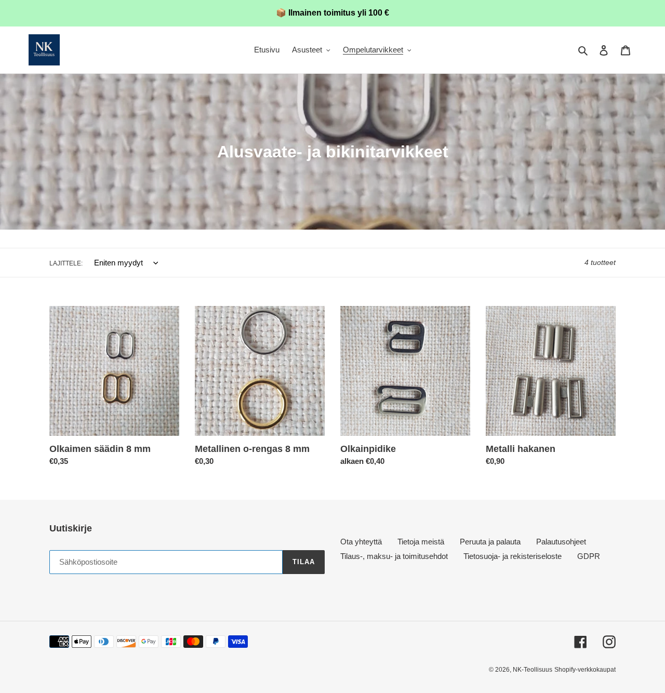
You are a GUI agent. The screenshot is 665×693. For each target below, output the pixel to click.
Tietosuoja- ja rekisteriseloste (512, 556)
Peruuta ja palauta (490, 541)
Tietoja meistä (420, 541)
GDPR (588, 556)
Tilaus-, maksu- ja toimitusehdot (394, 556)
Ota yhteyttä (361, 541)
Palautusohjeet (561, 541)
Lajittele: (66, 263)
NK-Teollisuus (532, 669)
